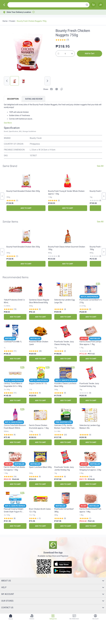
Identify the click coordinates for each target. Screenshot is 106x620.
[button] (87, 4)
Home (5, 21)
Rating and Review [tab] (33, 99)
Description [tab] (13, 99)
